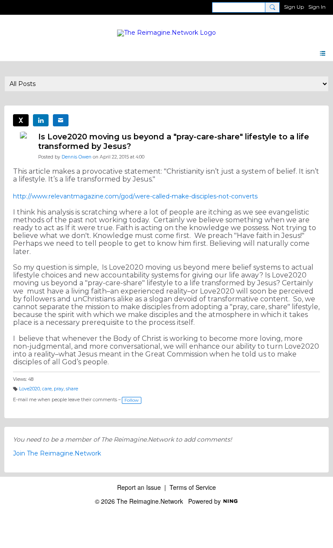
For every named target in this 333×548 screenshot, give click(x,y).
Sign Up (294, 6)
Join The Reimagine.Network (57, 453)
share (72, 389)
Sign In (317, 6)
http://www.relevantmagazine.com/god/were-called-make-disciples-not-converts (135, 196)
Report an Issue (139, 487)
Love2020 (29, 389)
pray (59, 389)
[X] (21, 120)
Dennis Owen (76, 157)
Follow (131, 400)
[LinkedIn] (41, 120)
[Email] (61, 120)
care (47, 389)
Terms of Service (193, 487)
